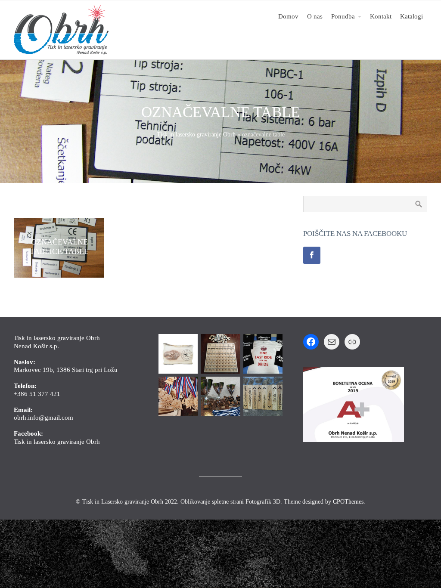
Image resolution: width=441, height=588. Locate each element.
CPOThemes (348, 501)
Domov (288, 16)
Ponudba (343, 16)
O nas (315, 16)
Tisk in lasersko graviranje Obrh (196, 134)
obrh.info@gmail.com (43, 417)
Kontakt (380, 16)
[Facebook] (311, 255)
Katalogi (411, 16)
